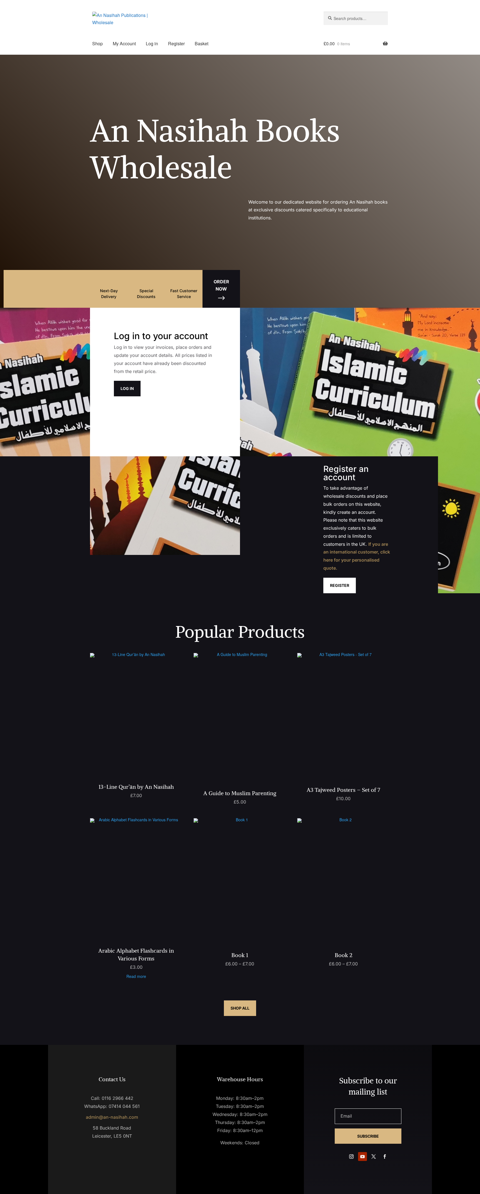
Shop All (240, 1008)
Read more (136, 976)
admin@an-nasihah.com (112, 1117)
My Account (124, 43)
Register (176, 43)
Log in (152, 43)
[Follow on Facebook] (384, 1156)
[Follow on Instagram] (351, 1156)
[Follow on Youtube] (362, 1156)
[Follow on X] (373, 1156)
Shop (97, 43)
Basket (201, 43)
